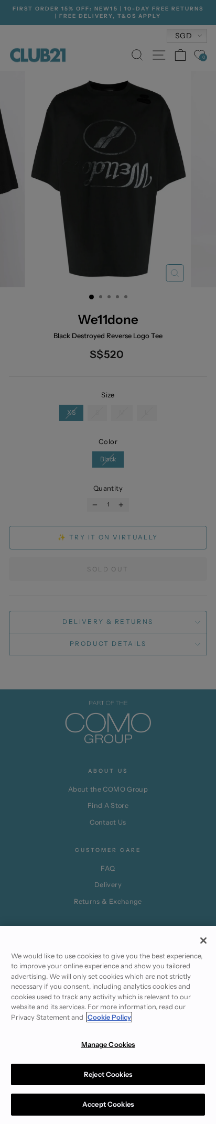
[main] (108, 1025)
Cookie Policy (109, 1017)
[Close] (203, 940)
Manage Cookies (108, 1044)
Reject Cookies (108, 1074)
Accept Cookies (108, 1104)
